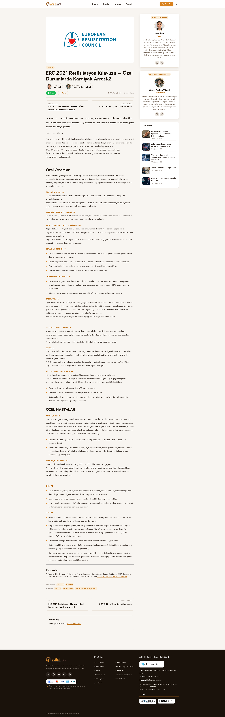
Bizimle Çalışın (99, 679)
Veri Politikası (120, 679)
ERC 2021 (50, 67)
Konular (106, 4)
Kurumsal (117, 4)
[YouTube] (64, 674)
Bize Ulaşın (98, 683)
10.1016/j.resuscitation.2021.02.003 (112, 576)
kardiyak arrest (68, 588)
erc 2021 (58, 588)
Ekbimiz (97, 670)
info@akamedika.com (153, 680)
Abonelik (129, 4)
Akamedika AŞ (99, 675)
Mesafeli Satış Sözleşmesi (124, 667)
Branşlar (95, 4)
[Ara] (176, 4)
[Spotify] (70, 674)
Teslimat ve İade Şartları (123, 675)
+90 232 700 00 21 (153, 676)
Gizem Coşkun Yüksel (159, 90)
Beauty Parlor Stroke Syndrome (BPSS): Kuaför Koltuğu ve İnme (161, 133)
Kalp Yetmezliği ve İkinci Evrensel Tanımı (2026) (161, 145)
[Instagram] (162, 63)
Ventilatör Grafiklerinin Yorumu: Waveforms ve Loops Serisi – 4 (163, 157)
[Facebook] (59, 674)
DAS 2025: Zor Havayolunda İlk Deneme (163, 179)
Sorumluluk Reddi (121, 670)
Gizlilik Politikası (120, 663)
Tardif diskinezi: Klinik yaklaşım (163, 168)
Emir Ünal (159, 33)
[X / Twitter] (157, 63)
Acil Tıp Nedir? (99, 663)
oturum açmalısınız (74, 623)
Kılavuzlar (69, 585)
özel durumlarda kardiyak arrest (86, 588)
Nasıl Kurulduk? (99, 667)
